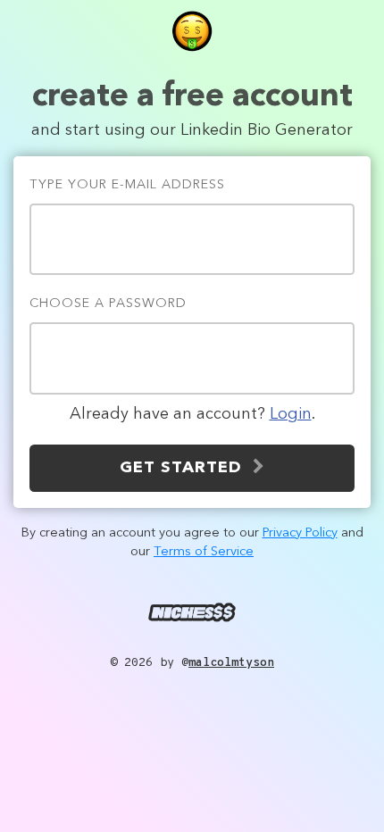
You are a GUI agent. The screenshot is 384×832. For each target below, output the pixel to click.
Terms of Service (204, 552)
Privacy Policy (300, 533)
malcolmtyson (231, 662)
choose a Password (108, 304)
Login (291, 414)
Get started (186, 468)
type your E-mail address (127, 185)
